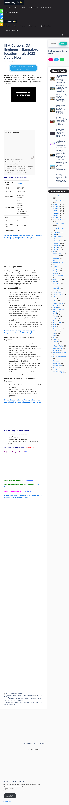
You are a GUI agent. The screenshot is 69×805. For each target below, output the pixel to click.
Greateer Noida (58, 262)
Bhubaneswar (57, 245)
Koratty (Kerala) (58, 303)
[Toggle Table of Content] (31, 157)
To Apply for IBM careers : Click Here (17, 173)
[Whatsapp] (1, 11)
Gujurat (55, 267)
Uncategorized (57, 365)
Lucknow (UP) (57, 305)
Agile (7, 695)
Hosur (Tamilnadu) (58, 275)
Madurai (55, 307)
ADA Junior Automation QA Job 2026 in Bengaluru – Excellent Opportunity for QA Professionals (61, 178)
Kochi (54, 299)
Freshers (23, 7)
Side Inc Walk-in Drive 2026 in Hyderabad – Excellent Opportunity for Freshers (60, 133)
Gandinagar (56, 258)
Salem (55, 344)
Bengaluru (20, 693)
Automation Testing (22, 695)
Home (15, 7)
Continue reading (8, 801)
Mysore (55, 318)
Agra (54, 234)
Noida (54, 324)
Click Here (30, 448)
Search (63, 43)
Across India (57, 232)
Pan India (56, 331)
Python (38, 695)
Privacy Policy (28, 743)
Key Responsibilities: (12, 164)
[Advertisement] (23, 116)
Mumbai (55, 316)
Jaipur (54, 290)
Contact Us (36, 743)
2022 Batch (56, 211)
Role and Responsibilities (13, 162)
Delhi (54, 252)
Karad (54, 297)
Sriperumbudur (58, 348)
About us (43, 743)
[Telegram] (1, 14)
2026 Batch (56, 217)
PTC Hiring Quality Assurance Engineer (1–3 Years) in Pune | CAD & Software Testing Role (61, 98)
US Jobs (8, 7)
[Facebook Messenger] (1, 17)
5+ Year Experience (59, 228)
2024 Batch (56, 215)
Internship (56, 284)
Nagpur (55, 320)
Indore (55, 282)
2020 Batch (56, 207)
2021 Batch (56, 209)
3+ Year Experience (59, 219)
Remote (55, 342)
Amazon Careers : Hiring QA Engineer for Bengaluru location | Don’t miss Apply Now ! (61, 88)
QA (41, 695)
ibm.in (19, 183)
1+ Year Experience (11, 693)
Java (34, 695)
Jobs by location (46, 7)
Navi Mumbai (57, 322)
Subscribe (9, 796)
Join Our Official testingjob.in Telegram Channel (24, 68)
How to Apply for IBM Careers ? (15, 170)
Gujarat (55, 264)
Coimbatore (56, 249)
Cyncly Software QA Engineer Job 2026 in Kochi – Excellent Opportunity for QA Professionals (61, 143)
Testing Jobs (7, 697)
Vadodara (56, 369)
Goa (54, 260)
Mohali (55, 314)
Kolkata (55, 301)
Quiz (54, 337)
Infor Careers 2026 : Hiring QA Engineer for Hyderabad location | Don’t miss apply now (61, 78)
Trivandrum (56, 363)
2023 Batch (56, 213)
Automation (13, 695)
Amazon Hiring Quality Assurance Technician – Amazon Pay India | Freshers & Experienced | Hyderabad (61, 110)
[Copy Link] (1, 24)
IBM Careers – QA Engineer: (14, 160)
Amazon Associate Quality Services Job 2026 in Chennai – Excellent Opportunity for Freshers (61, 167)
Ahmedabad (57, 237)
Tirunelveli (56, 361)
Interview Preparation (12, 12)
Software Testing (58, 346)
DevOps (30, 695)
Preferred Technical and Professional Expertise (19, 168)
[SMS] (1, 21)
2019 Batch (56, 204)
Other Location (57, 329)
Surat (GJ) (56, 350)
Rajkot (55, 339)
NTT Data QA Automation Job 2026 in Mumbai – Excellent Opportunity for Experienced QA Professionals (61, 155)
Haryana (55, 273)
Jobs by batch (57, 292)
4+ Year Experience (59, 224)
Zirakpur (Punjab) (58, 372)
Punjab (55, 335)
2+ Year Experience (59, 200)
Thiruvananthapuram (59, 357)
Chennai (55, 247)
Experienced (32, 7)
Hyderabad (56, 279)
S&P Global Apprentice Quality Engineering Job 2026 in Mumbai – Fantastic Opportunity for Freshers (61, 122)
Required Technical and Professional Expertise (19, 166)
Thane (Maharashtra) (59, 352)
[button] (6, 16)
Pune (54, 333)
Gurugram (56, 269)
